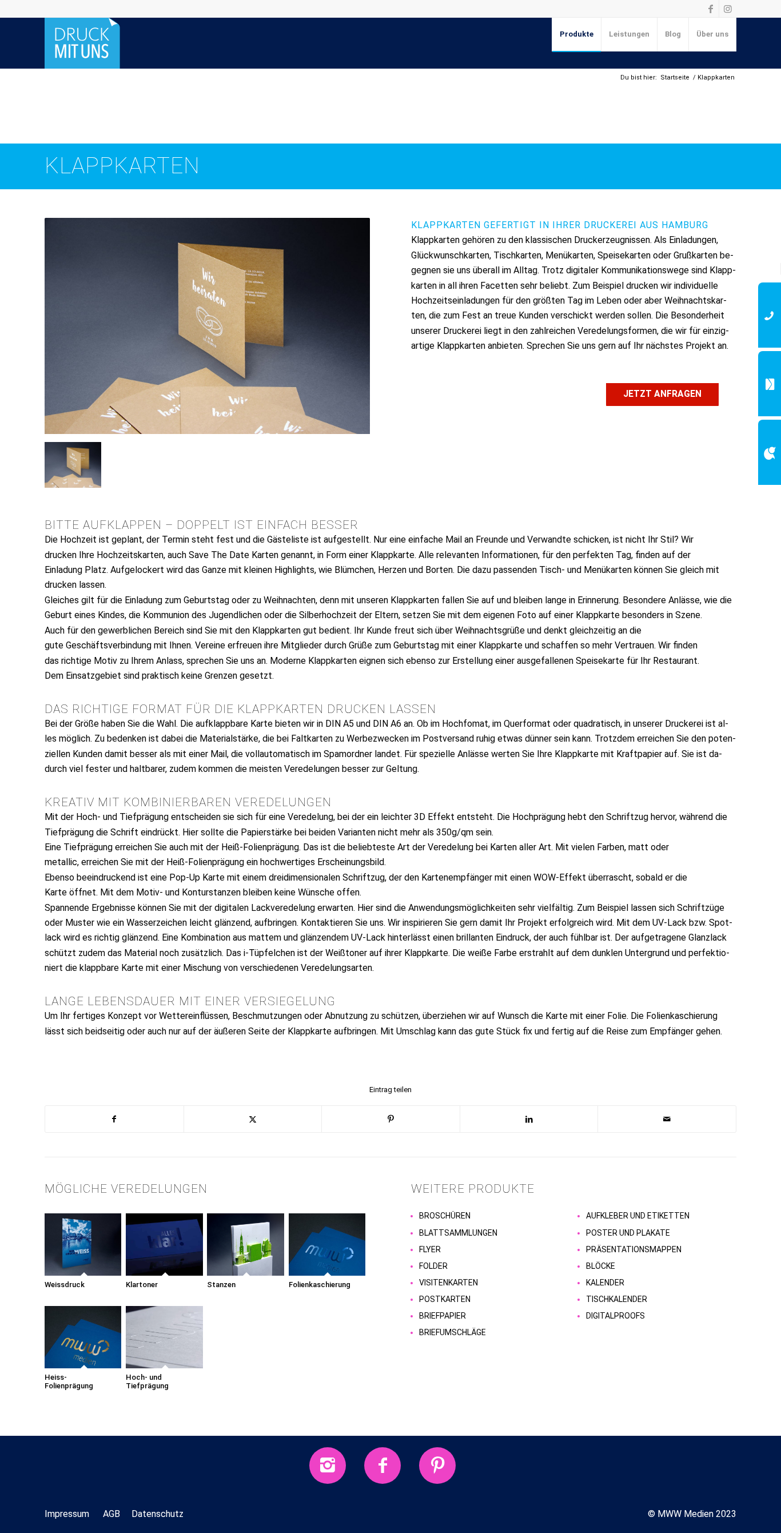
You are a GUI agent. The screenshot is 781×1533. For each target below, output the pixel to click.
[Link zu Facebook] (710, 8)
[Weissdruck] (84, 1244)
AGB (111, 1513)
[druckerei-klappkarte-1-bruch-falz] (207, 330)
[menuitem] (576, 34)
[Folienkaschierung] (328, 1244)
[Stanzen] (246, 1244)
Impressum (67, 1513)
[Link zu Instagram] (727, 8)
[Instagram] (327, 1465)
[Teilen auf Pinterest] (391, 1119)
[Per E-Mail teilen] (667, 1119)
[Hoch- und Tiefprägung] (165, 1337)
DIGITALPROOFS (615, 1315)
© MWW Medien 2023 (692, 1513)
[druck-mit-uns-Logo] (82, 43)
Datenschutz (158, 1513)
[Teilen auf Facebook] (114, 1119)
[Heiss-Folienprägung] (84, 1337)
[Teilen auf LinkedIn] (529, 1119)
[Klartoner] (165, 1244)
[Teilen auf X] (253, 1119)
